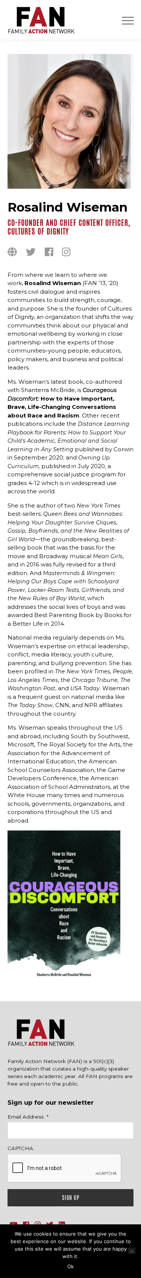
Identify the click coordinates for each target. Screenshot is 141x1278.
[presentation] (65, 1168)
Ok (70, 1266)
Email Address (28, 1117)
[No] (131, 1251)
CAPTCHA (20, 1148)
